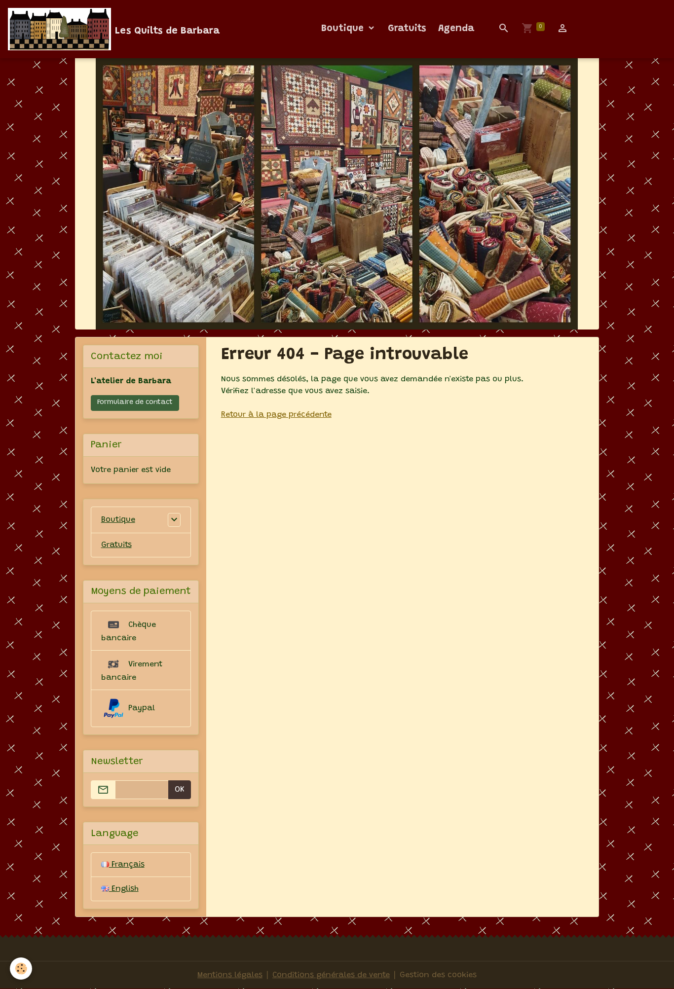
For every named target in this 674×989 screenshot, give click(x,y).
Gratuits (407, 29)
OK (180, 790)
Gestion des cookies (438, 975)
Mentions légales (229, 975)
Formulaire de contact (135, 402)
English (124, 889)
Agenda (456, 29)
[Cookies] (21, 968)
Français (127, 865)
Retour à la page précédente (276, 415)
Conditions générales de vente (331, 975)
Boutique (344, 29)
